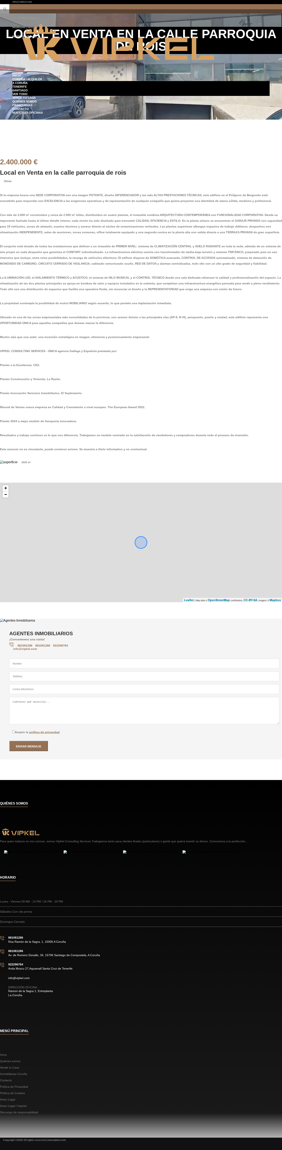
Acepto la (37, 732)
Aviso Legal (7, 1099)
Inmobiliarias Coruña (13, 1074)
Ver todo (19, 94)
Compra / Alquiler (27, 79)
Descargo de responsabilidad (19, 1112)
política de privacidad (44, 732)
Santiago (20, 90)
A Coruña (20, 83)
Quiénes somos (24, 101)
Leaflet (189, 600)
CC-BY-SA (250, 600)
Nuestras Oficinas (27, 112)
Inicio (16, 75)
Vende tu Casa (24, 97)
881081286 (25, 645)
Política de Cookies (12, 1093)
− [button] (5, 494)
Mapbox (275, 600)
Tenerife (19, 86)
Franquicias (22, 105)
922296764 (60, 645)
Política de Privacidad (14, 1086)
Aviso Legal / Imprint (13, 1106)
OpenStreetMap (219, 600)
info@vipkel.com (22, 1)
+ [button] (5, 488)
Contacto (20, 109)
